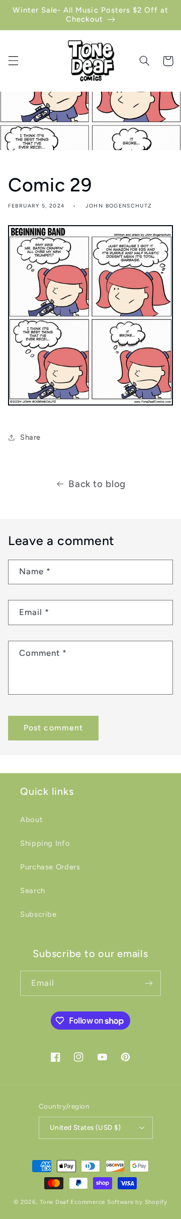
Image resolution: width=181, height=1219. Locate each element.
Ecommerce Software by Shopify (118, 1201)
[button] (13, 61)
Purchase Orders (50, 866)
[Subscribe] (148, 983)
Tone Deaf (54, 1201)
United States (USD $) (85, 1127)
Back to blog (97, 484)
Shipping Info (45, 843)
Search (32, 890)
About (31, 819)
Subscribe (38, 914)
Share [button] (30, 437)
